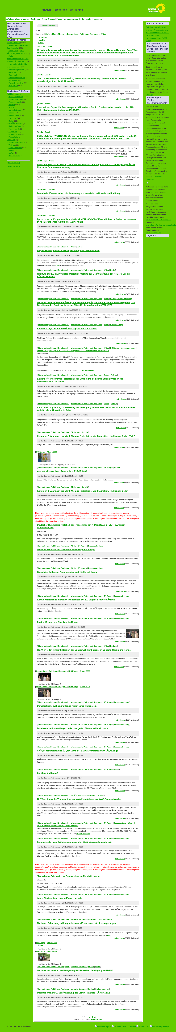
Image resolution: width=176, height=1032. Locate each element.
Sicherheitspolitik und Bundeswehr (53, 247)
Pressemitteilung (16, 97)
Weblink (12, 150)
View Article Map (49, 25)
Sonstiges (13, 72)
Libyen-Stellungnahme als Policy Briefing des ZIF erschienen (68, 250)
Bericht (12, 105)
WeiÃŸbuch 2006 (78, 795)
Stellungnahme (15, 148)
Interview (12, 118)
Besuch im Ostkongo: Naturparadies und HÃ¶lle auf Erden (67, 572)
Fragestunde (14, 129)
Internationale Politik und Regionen (83, 34)
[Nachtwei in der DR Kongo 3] (44, 696)
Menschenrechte (16, 83)
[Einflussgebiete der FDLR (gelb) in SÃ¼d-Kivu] (44, 461)
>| (95, 1017)
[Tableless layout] (103, 1024)
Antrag (11, 113)
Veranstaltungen (71, 19)
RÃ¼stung (13, 86)
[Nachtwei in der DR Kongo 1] (44, 960)
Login (88, 19)
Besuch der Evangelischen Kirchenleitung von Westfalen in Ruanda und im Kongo (79, 193)
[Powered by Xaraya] (159, 1024)
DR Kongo (42, 37)
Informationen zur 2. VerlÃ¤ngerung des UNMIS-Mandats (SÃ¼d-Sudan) (74, 992)
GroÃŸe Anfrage (16, 123)
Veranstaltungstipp (17, 142)
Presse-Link (14, 115)
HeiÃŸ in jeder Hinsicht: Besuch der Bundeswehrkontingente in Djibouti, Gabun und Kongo (84, 650)
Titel (93, 1019)
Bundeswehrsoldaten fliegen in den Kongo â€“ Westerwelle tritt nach (72, 728)
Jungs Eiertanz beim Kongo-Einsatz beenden (60, 898)
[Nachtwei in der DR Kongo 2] (40, 945)
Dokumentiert (14, 156)
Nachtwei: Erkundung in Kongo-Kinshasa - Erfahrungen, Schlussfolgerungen (76, 923)
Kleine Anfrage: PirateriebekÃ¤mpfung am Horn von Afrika (67, 328)
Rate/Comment (88, 370)
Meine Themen (48, 19)
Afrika (103, 34)
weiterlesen (119, 70)
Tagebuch (13, 132)
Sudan (41, 43)
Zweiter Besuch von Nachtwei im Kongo (57, 622)
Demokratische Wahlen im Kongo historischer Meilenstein (67, 706)
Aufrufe (98, 1019)
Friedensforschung (17, 78)
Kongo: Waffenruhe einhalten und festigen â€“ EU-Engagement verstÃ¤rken (76, 599)
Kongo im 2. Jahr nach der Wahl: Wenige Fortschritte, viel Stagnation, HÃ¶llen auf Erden (82, 491)
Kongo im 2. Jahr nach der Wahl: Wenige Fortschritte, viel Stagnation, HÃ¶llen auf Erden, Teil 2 (86, 436)
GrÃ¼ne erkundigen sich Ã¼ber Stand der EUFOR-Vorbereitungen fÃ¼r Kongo (77, 750)
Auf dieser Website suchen (17, 19)
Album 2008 (52, 452)
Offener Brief (14, 134)
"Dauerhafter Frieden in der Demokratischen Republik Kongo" (68, 876)
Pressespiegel (15, 102)
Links (81, 19)
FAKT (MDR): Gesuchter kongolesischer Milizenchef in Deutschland (79, 351)
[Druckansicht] (13, 163)
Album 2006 (85, 671)
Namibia (41, 40)
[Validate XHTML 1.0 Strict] (124, 1024)
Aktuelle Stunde (16, 110)
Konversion (14, 80)
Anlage (150, 95)
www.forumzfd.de (153, 233)
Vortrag (12, 145)
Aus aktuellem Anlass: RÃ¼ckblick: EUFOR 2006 (62, 471)
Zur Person (35, 19)
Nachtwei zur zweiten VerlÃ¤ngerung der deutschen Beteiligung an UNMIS (75, 970)
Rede (11, 121)
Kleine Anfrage (15, 126)
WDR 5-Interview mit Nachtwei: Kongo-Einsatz (57, 826)
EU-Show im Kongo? (47, 773)
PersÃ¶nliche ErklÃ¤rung (121, 299)
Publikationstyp (14, 94)
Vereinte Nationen (79, 919)
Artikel (11, 107)
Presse (59, 19)
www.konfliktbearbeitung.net (158, 220)
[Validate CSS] (143, 1024)
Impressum (97, 19)
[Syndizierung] (13, 166)
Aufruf (11, 153)
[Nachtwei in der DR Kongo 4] (44, 681)
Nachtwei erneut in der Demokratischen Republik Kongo (66, 549)
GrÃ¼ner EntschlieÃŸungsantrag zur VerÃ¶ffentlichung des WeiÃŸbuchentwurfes (79, 799)
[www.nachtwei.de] (22, 9)
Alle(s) (47, 34)
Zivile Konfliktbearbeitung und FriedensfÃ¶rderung (17, 59)
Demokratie (13, 75)
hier (57, 265)
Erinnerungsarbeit (16, 69)
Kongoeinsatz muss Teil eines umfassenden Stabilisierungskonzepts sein (74, 842)
